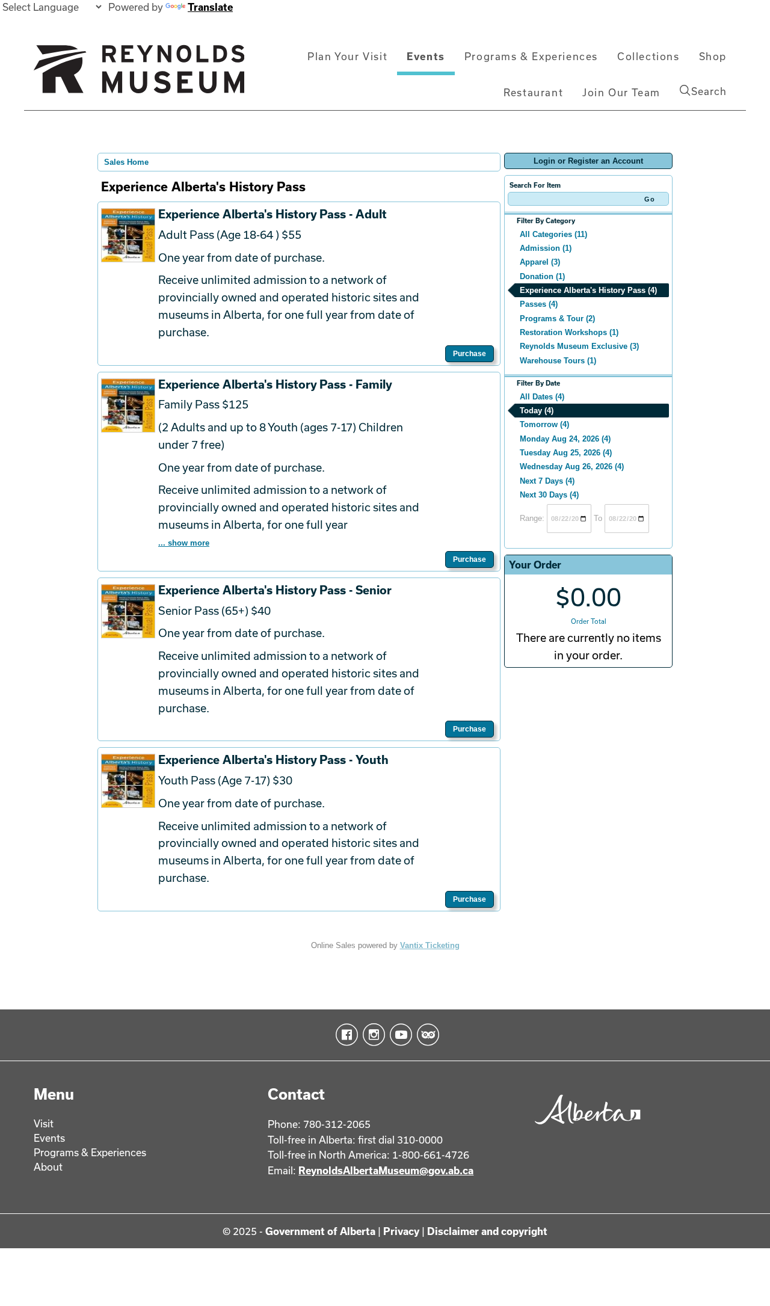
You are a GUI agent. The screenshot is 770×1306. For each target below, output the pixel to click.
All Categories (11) (553, 234)
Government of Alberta (320, 1231)
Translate (210, 7)
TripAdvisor (425, 1035)
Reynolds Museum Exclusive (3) (579, 346)
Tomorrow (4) (544, 424)
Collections (648, 56)
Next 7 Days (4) (547, 480)
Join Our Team (621, 92)
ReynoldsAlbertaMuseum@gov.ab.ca (385, 1170)
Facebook (344, 1035)
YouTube (398, 1035)
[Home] (139, 74)
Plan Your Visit (347, 56)
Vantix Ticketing (430, 945)
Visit (44, 1123)
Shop (713, 56)
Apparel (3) (540, 261)
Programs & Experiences (531, 56)
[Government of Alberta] (584, 1128)
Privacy (401, 1231)
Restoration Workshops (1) (569, 332)
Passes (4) (539, 304)
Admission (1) (545, 248)
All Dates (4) (542, 396)
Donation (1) (542, 276)
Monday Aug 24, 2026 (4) (565, 438)
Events (426, 56)
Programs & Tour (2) (557, 318)
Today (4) (536, 410)
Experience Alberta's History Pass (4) (588, 290)
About (48, 1166)
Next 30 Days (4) (549, 494)
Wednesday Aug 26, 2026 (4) (572, 466)
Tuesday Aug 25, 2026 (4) (566, 452)
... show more (183, 542)
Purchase (469, 354)
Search (709, 91)
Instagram (371, 1035)
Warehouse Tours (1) (558, 360)
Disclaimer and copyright (487, 1231)
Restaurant (533, 92)
